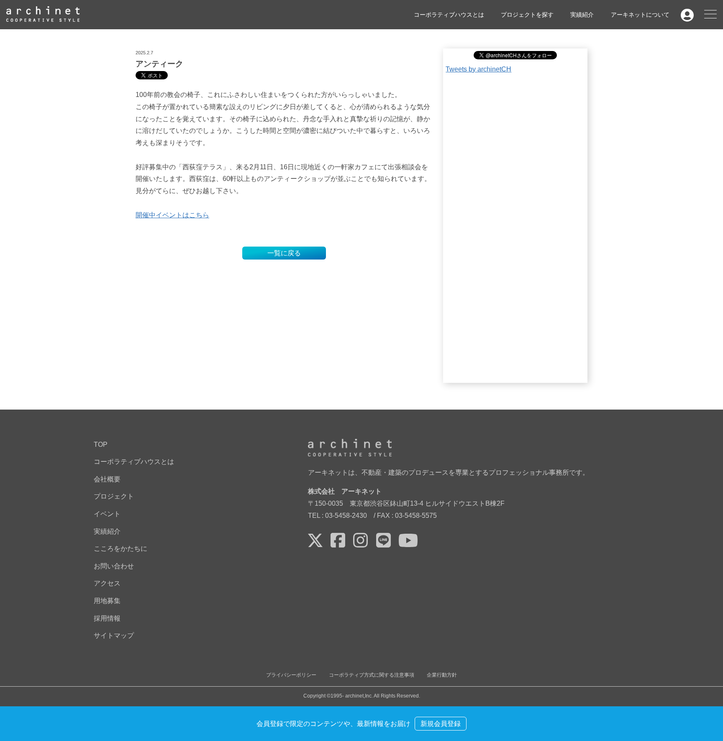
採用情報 (107, 618)
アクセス (107, 583)
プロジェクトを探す (527, 14)
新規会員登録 (440, 723)
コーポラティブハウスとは (449, 14)
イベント (107, 513)
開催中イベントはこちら (172, 215)
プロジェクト (114, 496)
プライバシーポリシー (291, 675)
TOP (101, 444)
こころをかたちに (120, 548)
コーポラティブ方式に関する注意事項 (371, 675)
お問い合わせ (114, 566)
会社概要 (107, 479)
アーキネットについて (640, 14)
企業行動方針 (442, 675)
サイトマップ (114, 635)
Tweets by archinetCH (478, 69)
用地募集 (107, 600)
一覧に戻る (284, 253)
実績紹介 (582, 14)
